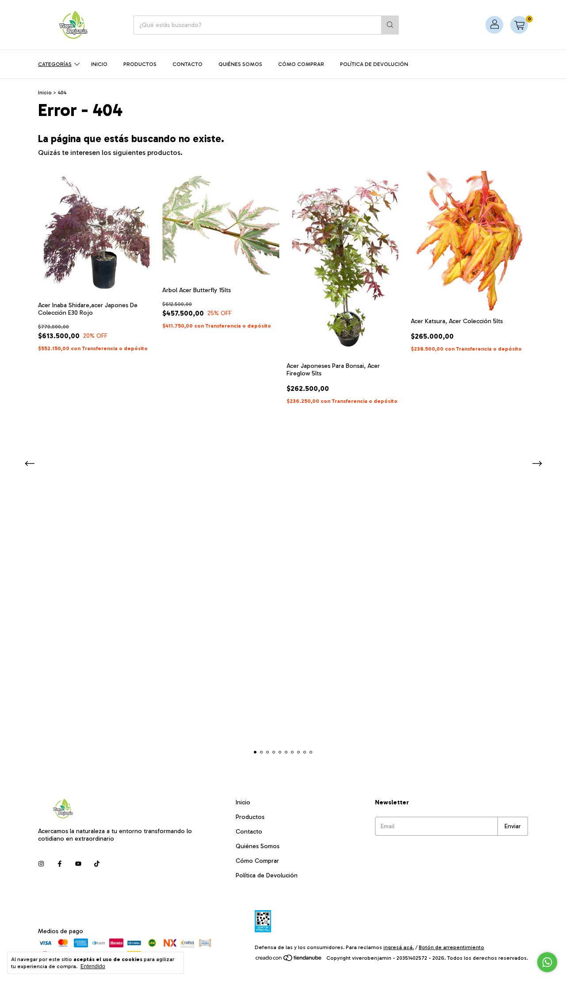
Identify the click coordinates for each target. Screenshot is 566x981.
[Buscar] (390, 25)
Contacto (187, 64)
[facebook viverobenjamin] (60, 864)
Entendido (92, 966)
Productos (140, 64)
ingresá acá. (398, 947)
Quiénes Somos (240, 64)
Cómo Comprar (301, 64)
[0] (519, 25)
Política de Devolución (374, 64)
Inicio (99, 64)
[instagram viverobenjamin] (41, 864)
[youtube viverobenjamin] (78, 864)
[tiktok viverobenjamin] (97, 864)
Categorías (55, 64)
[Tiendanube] (289, 960)
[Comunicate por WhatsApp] (547, 962)
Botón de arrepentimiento (451, 947)
